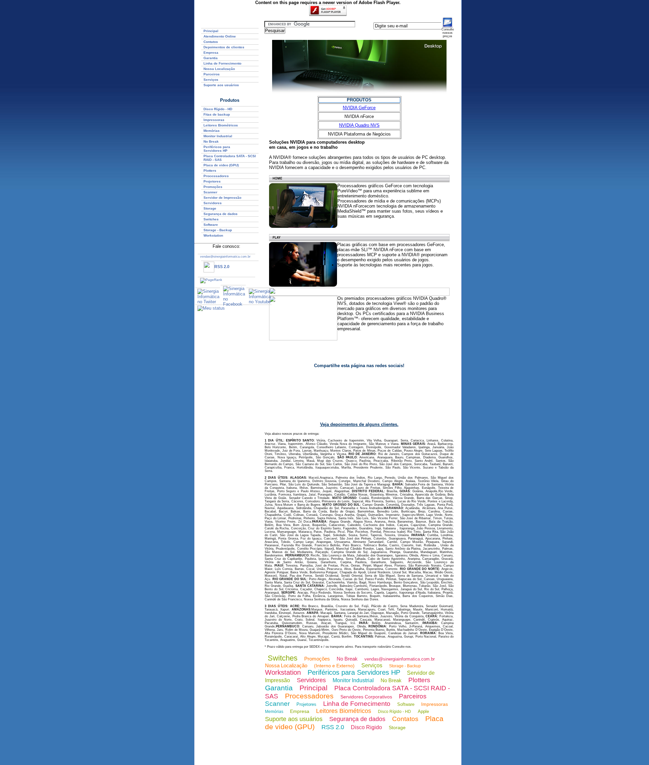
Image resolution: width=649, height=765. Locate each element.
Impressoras (213, 120)
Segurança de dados (220, 214)
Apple (423, 711)
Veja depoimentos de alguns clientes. (359, 424)
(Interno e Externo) (334, 665)
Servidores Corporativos (366, 696)
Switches (211, 219)
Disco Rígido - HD (217, 109)
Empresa (210, 52)
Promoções (212, 187)
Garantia (210, 58)
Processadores (216, 176)
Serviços (210, 79)
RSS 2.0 (222, 266)
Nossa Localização (219, 69)
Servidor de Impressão (222, 197)
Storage (209, 208)
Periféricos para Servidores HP (216, 148)
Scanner (210, 192)
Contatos (210, 42)
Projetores (212, 181)
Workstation (283, 672)
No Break (211, 141)
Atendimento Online (219, 36)
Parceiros (211, 74)
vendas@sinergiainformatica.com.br (399, 659)
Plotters (209, 170)
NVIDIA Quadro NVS (359, 125)
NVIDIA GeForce (359, 107)
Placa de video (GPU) (221, 165)
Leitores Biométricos (220, 125)
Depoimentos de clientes (223, 47)
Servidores (212, 203)
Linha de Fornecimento (222, 63)
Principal (210, 31)
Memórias (211, 131)
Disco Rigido (366, 727)
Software (210, 224)
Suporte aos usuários (221, 85)
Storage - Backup (217, 230)
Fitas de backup (216, 114)
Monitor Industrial (217, 136)
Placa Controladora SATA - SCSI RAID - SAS (229, 158)
